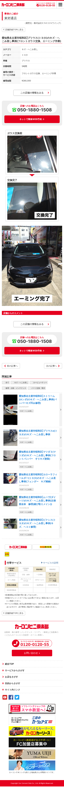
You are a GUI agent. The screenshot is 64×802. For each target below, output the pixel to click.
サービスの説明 (50, 562)
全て (7, 382)
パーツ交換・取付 (38, 388)
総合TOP (9, 663)
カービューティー (40, 382)
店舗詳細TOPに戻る (14, 29)
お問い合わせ (31, 652)
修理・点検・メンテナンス (16, 388)
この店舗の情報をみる (32, 92)
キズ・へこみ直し (21, 382)
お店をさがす (11, 676)
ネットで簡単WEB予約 (30, 119)
